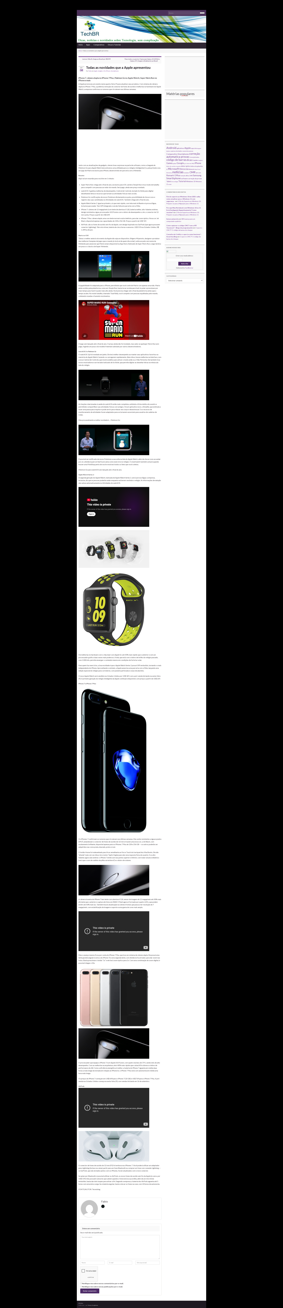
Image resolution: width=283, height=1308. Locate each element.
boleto (168, 151)
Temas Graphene (93, 1305)
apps (192, 148)
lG (167, 169)
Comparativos (99, 45)
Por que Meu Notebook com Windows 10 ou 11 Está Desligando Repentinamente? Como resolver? (183, 210)
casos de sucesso (188, 151)
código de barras (176, 159)
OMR (192, 172)
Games (169, 163)
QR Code (198, 172)
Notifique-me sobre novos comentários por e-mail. (103, 1283)
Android (171, 147)
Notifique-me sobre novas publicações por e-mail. (102, 1287)
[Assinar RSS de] (79, 12)
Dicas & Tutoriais (114, 45)
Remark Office (173, 175)
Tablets (169, 181)
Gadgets (100, 71)
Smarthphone (173, 178)
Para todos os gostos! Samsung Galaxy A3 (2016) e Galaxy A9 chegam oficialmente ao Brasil (142, 60)
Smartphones (115, 71)
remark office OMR (187, 176)
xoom (169, 184)
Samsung (197, 175)
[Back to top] (278, 1303)
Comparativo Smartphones (177, 154)
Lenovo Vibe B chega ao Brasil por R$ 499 (96, 59)
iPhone (108, 71)
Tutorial (182, 181)
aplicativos (180, 148)
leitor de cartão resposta (173, 166)
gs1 (185, 163)
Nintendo (191, 169)
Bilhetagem (197, 148)
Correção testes (194, 157)
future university (172, 219)
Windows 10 (190, 181)
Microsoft (173, 168)
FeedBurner (189, 268)
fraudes (195, 160)
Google (180, 163)
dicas (189, 159)
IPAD (193, 163)
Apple (95, 71)
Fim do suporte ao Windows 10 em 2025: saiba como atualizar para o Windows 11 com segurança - (183, 199)
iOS (104, 71)
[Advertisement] (141, 5)
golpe (174, 163)
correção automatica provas (183, 155)
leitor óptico (185, 166)
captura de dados (176, 151)
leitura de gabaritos (197, 166)
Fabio (90, 71)
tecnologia (175, 181)
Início (80, 45)
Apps (88, 45)
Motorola (183, 169)
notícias (177, 172)
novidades (186, 172)
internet (188, 163)
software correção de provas (191, 179)
